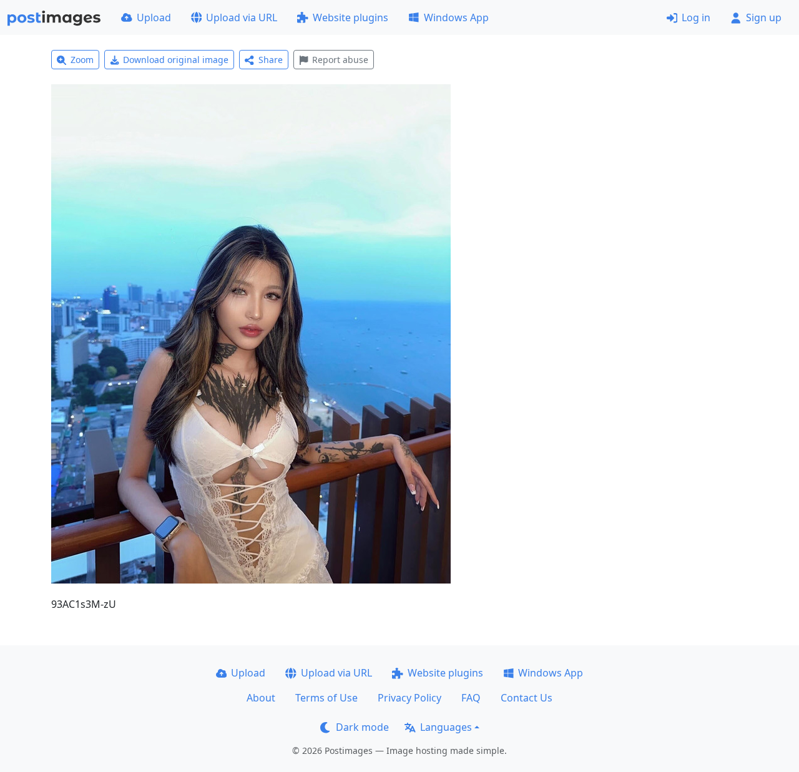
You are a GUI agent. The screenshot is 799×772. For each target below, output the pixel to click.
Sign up (764, 17)
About (261, 698)
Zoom (82, 60)
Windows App (456, 17)
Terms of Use (326, 698)
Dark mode (362, 727)
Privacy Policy (409, 698)
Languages (446, 727)
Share (270, 60)
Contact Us (526, 698)
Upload (154, 17)
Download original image (175, 60)
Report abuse (340, 60)
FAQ (471, 698)
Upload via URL (241, 17)
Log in (696, 17)
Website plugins (350, 17)
